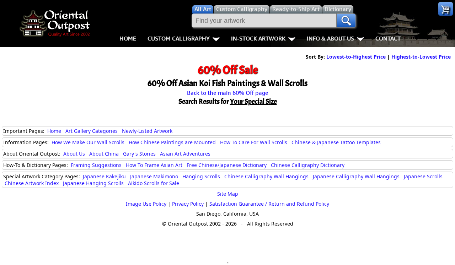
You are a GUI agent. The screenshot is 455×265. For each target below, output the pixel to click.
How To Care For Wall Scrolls (253, 142)
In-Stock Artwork (258, 38)
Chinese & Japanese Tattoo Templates (336, 142)
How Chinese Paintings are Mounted (172, 142)
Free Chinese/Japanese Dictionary (227, 165)
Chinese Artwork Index (32, 183)
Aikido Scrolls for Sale (153, 183)
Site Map (227, 193)
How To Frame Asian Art (154, 165)
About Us (74, 153)
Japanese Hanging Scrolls (93, 183)
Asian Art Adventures (185, 153)
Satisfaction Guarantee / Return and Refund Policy (269, 203)
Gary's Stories (139, 153)
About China (104, 153)
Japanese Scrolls (423, 176)
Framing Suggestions (96, 165)
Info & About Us (330, 38)
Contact (388, 38)
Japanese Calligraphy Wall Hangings (356, 176)
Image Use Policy (146, 203)
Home (127, 38)
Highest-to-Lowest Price (421, 56)
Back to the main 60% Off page (227, 92)
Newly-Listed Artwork (147, 131)
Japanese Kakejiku (104, 176)
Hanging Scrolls (201, 176)
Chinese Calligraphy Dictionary (307, 165)
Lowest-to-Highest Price (356, 56)
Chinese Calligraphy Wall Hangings (266, 176)
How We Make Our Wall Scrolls (88, 142)
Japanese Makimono (154, 176)
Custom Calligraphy (179, 38)
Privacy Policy (188, 203)
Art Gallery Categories (91, 131)
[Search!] (346, 20)
